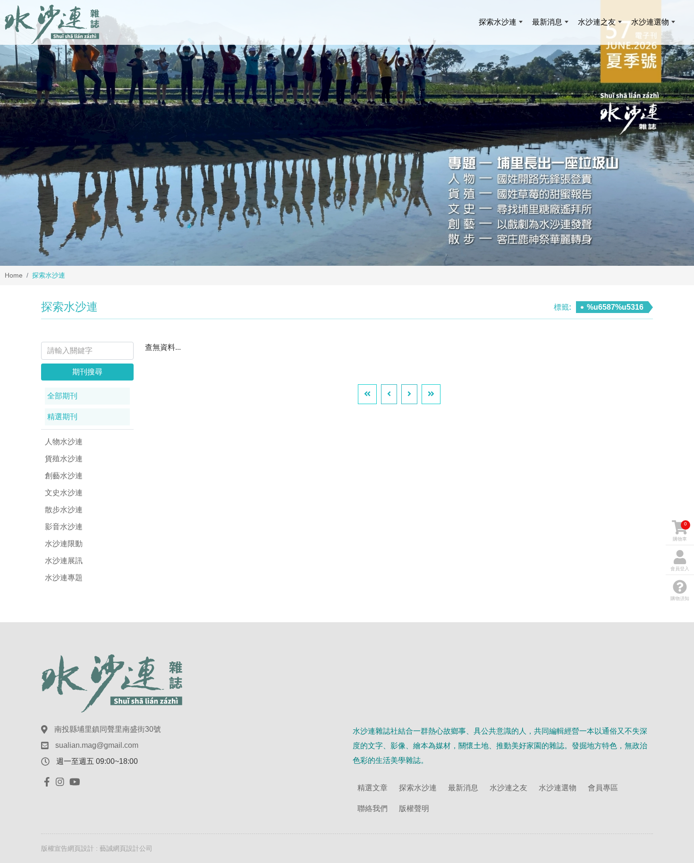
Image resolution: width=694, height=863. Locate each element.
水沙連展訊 (64, 561)
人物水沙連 (64, 442)
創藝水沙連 (64, 476)
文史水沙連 (64, 493)
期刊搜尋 (87, 372)
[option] (347, 133)
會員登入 (679, 568)
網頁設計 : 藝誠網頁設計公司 (110, 848)
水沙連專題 (64, 578)
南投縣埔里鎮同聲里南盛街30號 (107, 729)
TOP (668, 739)
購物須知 (679, 598)
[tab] (87, 396)
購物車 (680, 531)
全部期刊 (62, 396)
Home (14, 275)
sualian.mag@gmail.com (96, 745)
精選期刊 (62, 417)
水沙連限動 (64, 544)
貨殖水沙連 (64, 459)
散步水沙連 (64, 510)
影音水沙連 (64, 527)
